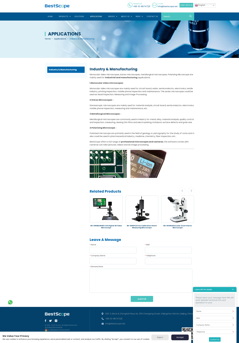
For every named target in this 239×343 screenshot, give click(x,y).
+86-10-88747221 (141, 6)
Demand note (97, 266)
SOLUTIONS (79, 16)
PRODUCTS (63, 16)
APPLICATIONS (96, 16)
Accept (180, 337)
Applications (60, 38)
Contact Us (214, 339)
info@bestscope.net (168, 6)
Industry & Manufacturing (63, 69)
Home (48, 38)
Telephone (150, 255)
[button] (182, 191)
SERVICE (111, 16)
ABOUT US (125, 16)
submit (142, 299)
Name (93, 244)
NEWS (138, 16)
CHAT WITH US (186, 5)
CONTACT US (152, 16)
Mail (147, 244)
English (201, 5)
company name (98, 255)
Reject (160, 337)
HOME (50, 16)
